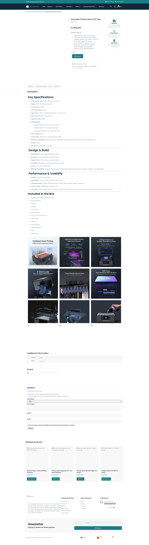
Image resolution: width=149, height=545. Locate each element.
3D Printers (59, 6)
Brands (50, 6)
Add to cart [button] (56, 479)
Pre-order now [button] (31, 479)
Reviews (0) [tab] (57, 86)
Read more (80, 479)
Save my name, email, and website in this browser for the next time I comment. (52, 425)
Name (29, 413)
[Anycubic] (42, 373)
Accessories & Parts (89, 6)
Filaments (69, 6)
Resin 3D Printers (40, 11)
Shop (43, 6)
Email (29, 419)
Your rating (31, 399)
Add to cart (77, 56)
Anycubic (42, 361)
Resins (77, 6)
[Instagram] (111, 507)
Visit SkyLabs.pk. (39, 537)
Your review (31, 404)
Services (101, 6)
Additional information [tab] (41, 86)
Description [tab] (31, 86)
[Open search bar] (111, 6)
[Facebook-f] (109, 507)
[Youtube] (114, 507)
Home (27, 11)
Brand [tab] (50, 86)
